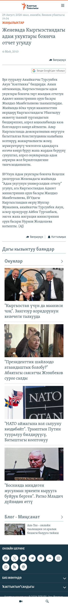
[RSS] (14, 566)
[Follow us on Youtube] (23, 558)
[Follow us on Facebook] (5, 558)
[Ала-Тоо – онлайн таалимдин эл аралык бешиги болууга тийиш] (15, 529)
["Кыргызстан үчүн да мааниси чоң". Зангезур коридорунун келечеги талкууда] (34, 284)
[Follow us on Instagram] (58, 558)
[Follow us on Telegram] (32, 558)
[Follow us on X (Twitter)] (14, 558)
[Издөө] (47, 601)
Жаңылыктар (13, 23)
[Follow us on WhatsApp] (5, 566)
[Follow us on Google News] (40, 558)
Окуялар (14, 261)
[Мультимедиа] (20, 601)
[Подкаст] (23, 566)
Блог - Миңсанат (22, 517)
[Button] (57, 60)
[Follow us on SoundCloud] (49, 558)
